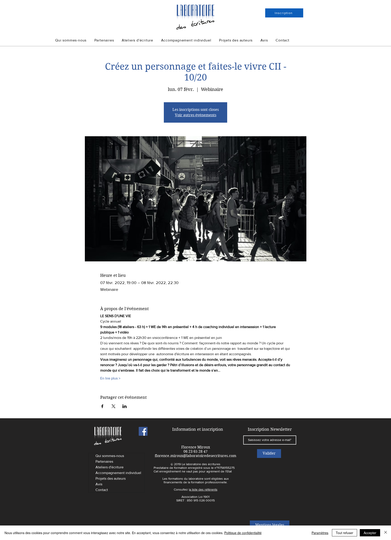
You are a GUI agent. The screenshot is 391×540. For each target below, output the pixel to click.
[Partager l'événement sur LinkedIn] (124, 406)
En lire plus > (110, 378)
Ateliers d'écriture (109, 467)
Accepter (370, 532)
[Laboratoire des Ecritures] (143, 431)
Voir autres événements (195, 115)
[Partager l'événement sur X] (113, 406)
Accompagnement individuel (118, 473)
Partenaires (104, 461)
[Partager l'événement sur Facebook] (102, 406)
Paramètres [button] (320, 532)
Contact (101, 490)
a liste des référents (203, 489)
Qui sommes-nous (109, 456)
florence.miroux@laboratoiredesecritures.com (195, 456)
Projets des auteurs (110, 478)
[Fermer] (385, 532)
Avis (98, 484)
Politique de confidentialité (243, 532)
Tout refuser (344, 532)
